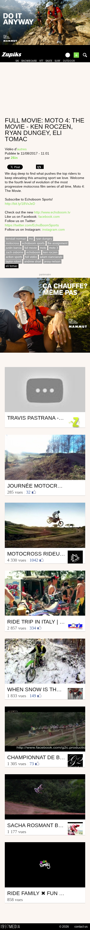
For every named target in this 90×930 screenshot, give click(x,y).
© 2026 (64, 926)
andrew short (32, 261)
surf (57, 61)
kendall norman (16, 238)
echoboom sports (33, 243)
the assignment (57, 243)
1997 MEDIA (12, 926)
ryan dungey (44, 238)
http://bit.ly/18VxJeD (20, 204)
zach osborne (15, 252)
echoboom (33, 252)
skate (49, 61)
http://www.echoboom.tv (52, 212)
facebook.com (49, 216)
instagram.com (53, 229)
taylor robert (13, 261)
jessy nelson (52, 261)
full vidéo (31, 257)
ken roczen (50, 252)
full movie (30, 248)
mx (31, 238)
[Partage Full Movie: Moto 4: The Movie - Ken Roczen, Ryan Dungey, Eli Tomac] (40, 167)
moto (43, 248)
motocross (12, 243)
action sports (14, 257)
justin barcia (14, 248)
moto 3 (53, 248)
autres (22, 149)
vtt (41, 61)
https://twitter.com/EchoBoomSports (32, 225)
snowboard (29, 61)
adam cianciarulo (51, 257)
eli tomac (12, 266)
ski (17, 61)
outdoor (69, 61)
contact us (81, 926)
